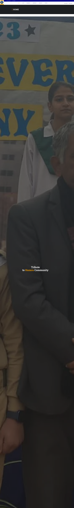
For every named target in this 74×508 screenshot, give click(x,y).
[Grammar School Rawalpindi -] (2, 2)
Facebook (66, 3)
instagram (71, 3)
